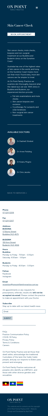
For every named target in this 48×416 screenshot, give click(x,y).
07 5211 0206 (8, 213)
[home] (18, 7)
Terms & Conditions (11, 343)
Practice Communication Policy (16, 334)
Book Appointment (21, 34)
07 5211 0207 (8, 221)
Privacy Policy (8, 340)
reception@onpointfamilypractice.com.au (20, 285)
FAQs (5, 332)
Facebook (7, 274)
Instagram (7, 277)
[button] (35, 8)
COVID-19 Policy (10, 337)
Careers (6, 345)
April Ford (29, 411)
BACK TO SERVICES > (17, 193)
